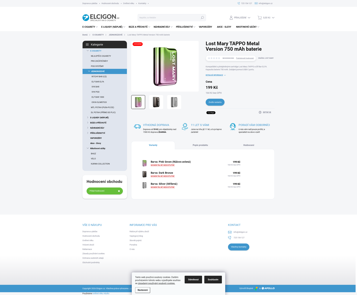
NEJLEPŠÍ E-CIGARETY (101, 56)
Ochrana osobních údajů (93, 258)
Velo (93, 158)
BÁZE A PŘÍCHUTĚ (98, 123)
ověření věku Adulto (100, 293)
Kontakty (142, 3)
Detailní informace (214, 75)
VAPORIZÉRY (96, 138)
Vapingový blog (136, 236)
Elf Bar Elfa (98, 82)
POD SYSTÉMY (97, 66)
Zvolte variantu (215, 102)
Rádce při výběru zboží (139, 231)
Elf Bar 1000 (98, 97)
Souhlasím (213, 279)
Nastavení (143, 290)
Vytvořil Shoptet (246, 288)
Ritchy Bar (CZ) (99, 76)
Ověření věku (128, 3)
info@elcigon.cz (240, 232)
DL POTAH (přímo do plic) (103, 112)
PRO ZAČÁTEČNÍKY (99, 61)
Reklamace (87, 249)
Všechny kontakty (238, 247)
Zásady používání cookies (93, 253)
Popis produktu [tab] (200, 145)
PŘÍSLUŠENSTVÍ (97, 133)
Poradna (133, 245)
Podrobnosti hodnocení (245, 58)
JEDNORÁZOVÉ (98, 71)
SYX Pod (95, 92)
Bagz (93, 153)
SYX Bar (95, 87)
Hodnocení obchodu (110, 3)
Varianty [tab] (153, 145)
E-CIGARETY (95, 51)
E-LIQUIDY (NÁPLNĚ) (99, 117)
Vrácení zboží (88, 245)
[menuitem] (90, 27)
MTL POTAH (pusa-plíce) (102, 107)
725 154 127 (239, 238)
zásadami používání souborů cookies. (156, 283)
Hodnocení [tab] (248, 145)
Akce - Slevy (95, 143)
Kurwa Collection (100, 164)
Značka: (266, 58)
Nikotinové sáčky (97, 148)
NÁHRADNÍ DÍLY (97, 128)
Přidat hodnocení (97, 191)
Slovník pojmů (136, 240)
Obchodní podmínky (91, 262)
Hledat (202, 17)
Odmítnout (193, 279)
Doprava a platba (89, 3)
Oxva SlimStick (99, 102)
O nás (132, 249)
